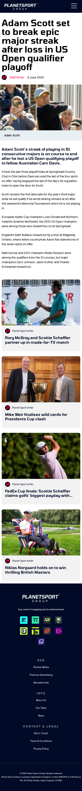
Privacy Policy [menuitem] (41, 748)
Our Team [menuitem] (41, 708)
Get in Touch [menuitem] (41, 733)
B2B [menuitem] (41, 660)
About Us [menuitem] (41, 700)
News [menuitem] (41, 715)
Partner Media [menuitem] (41, 667)
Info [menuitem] (41, 693)
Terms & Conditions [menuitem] (41, 741)
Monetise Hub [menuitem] (41, 682)
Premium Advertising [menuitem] (41, 675)
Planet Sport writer (22, 330)
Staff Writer (17, 77)
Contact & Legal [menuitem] (41, 726)
